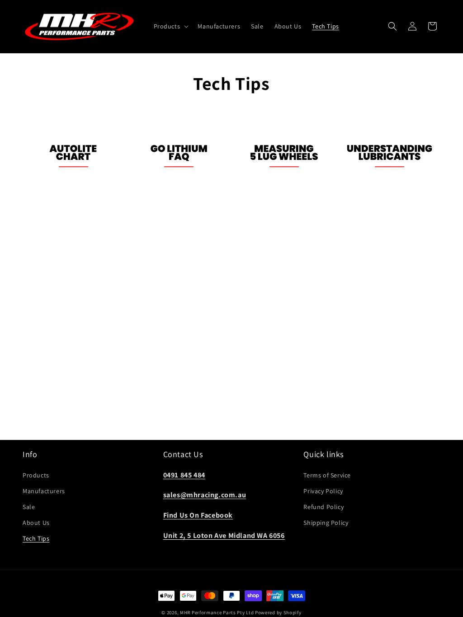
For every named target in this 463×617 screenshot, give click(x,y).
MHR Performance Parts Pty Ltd (217, 612)
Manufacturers (44, 491)
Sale (29, 507)
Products (36, 475)
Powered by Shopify (278, 612)
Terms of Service (327, 475)
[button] (170, 26)
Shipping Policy (325, 523)
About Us (36, 523)
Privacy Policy (323, 491)
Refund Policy (323, 507)
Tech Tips (36, 538)
